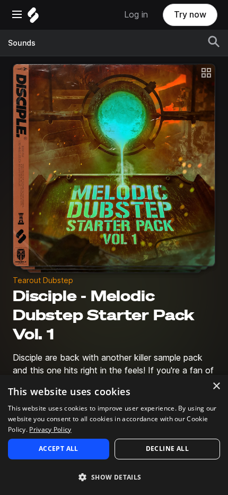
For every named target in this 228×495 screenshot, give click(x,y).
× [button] (216, 386)
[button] (114, 477)
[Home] (33, 17)
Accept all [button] (58, 448)
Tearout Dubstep (43, 280)
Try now (190, 15)
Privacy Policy (50, 429)
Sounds (22, 43)
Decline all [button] (167, 448)
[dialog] (114, 435)
